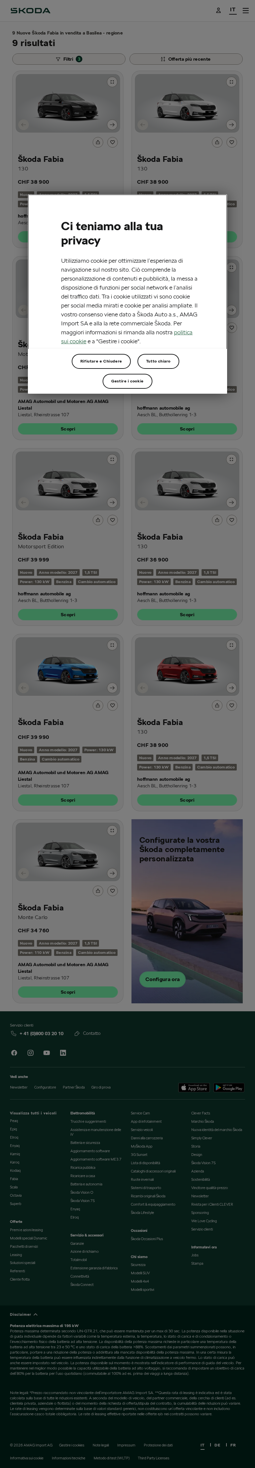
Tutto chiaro (158, 361)
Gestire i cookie (127, 380)
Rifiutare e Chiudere (101, 361)
